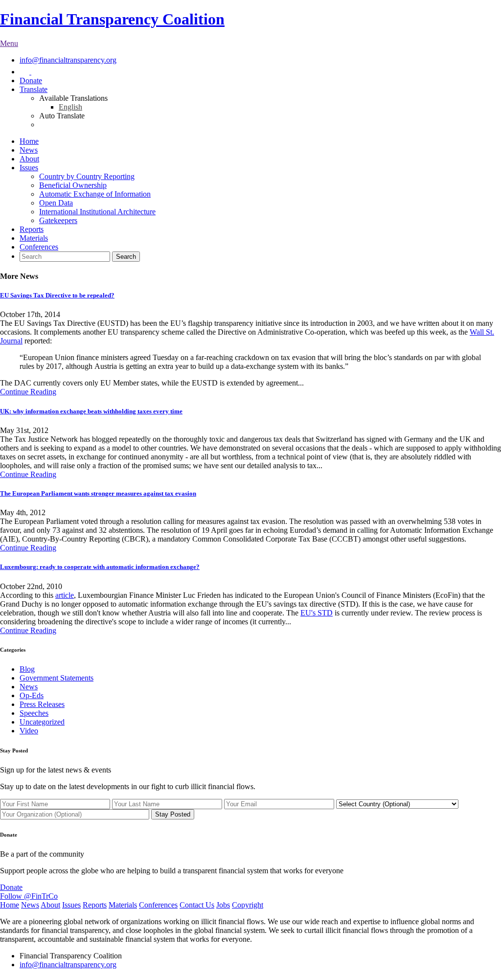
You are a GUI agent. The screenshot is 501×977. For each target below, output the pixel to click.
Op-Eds (32, 695)
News (29, 150)
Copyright (247, 905)
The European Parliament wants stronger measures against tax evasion (98, 493)
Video (29, 731)
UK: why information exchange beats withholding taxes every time (91, 411)
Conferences (39, 247)
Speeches (34, 713)
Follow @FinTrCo (29, 896)
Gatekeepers (58, 220)
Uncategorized (42, 722)
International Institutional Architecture (97, 211)
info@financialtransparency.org (68, 60)
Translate (33, 89)
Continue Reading (28, 391)
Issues (29, 167)
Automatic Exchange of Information (95, 194)
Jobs (223, 905)
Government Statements (56, 678)
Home (29, 141)
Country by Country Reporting (87, 176)
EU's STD (316, 613)
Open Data (56, 203)
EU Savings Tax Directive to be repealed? (57, 295)
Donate (31, 80)
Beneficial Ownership (73, 185)
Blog (27, 669)
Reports (32, 229)
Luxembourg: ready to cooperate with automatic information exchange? (100, 566)
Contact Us (197, 905)
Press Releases (42, 704)
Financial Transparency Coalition (112, 19)
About (29, 159)
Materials (34, 238)
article (64, 595)
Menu (9, 43)
